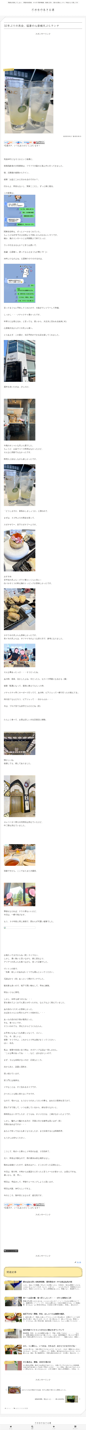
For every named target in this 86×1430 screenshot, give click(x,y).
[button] (79, 733)
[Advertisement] (43, 50)
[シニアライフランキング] (39, 142)
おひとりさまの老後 (12, 1251)
